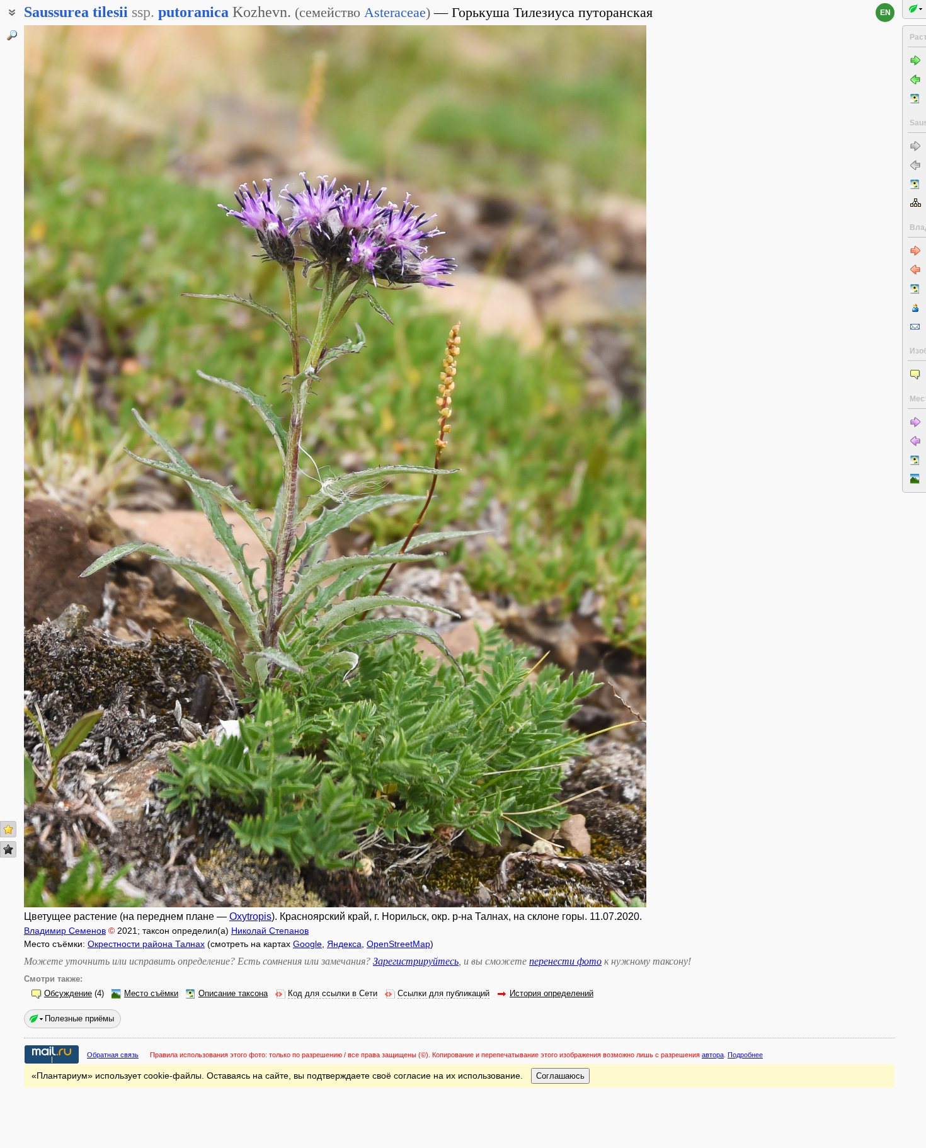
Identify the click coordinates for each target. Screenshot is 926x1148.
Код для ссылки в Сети (332, 993)
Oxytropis (250, 916)
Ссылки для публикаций (443, 993)
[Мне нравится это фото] (8, 829)
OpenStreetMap (398, 944)
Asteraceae (395, 12)
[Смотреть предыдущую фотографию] (89, 466)
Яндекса (344, 944)
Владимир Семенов (65, 931)
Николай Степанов (270, 931)
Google (307, 944)
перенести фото (565, 961)
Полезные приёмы (79, 1018)
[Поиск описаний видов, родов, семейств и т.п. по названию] (12, 35)
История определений (551, 993)
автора (713, 1055)
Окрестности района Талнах (146, 944)
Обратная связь (113, 1055)
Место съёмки (151, 993)
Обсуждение (68, 993)
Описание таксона (233, 993)
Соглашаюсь (560, 1076)
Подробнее (745, 1055)
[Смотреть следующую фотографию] (580, 466)
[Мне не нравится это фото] (8, 849)
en (885, 12)
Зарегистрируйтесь (416, 961)
